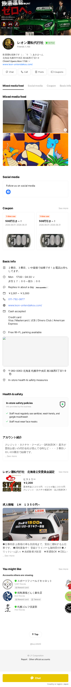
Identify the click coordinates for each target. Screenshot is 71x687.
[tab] (13, 86)
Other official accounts (39, 659)
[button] (39, 72)
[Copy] (10, 374)
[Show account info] (50, 43)
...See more (11, 456)
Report (24, 659)
